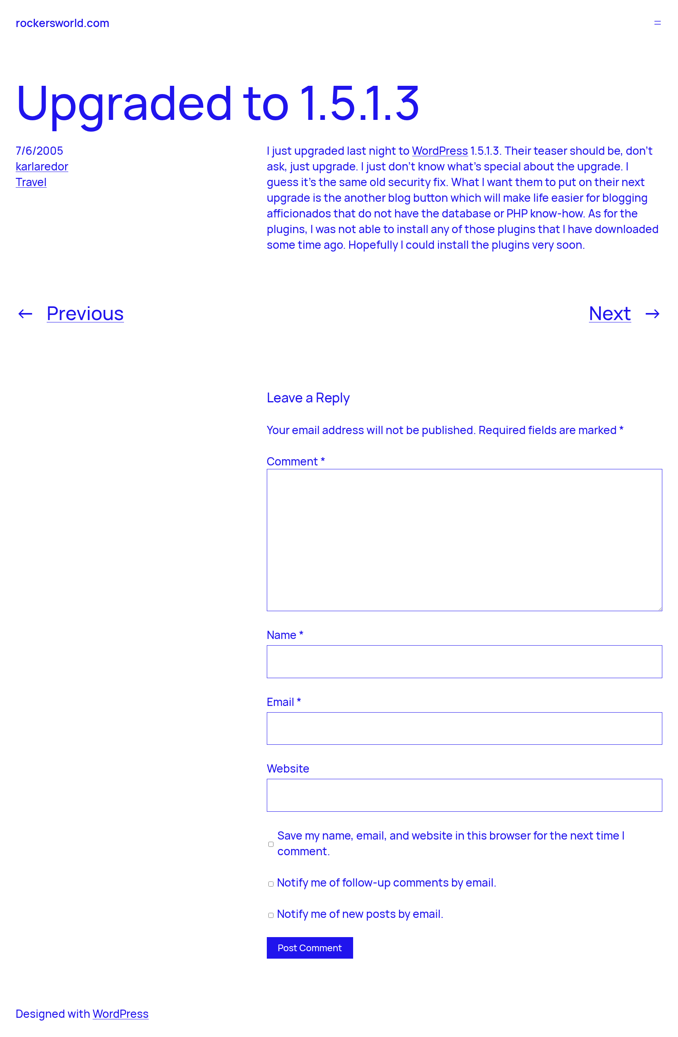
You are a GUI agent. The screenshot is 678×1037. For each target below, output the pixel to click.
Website (288, 768)
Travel (31, 181)
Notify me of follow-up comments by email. (387, 882)
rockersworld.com (62, 22)
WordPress (440, 150)
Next (610, 313)
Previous (85, 313)
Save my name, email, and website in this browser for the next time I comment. (451, 843)
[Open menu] (657, 22)
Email (284, 701)
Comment (296, 461)
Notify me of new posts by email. (360, 913)
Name (285, 634)
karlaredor (42, 166)
